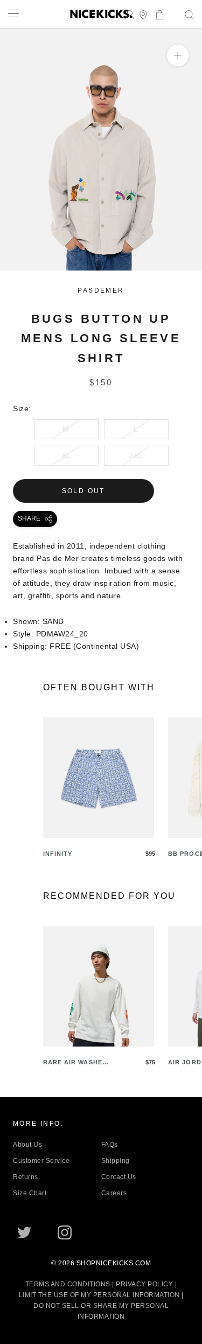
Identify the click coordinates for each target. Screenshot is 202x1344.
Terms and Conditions (67, 1284)
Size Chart (29, 1193)
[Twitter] (24, 1232)
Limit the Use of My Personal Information (99, 1295)
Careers (114, 1193)
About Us (27, 1144)
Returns (25, 1177)
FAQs (109, 1144)
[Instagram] (65, 1232)
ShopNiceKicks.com (113, 1263)
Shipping (115, 1161)
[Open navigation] (13, 13)
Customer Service (41, 1161)
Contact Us (118, 1177)
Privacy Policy (144, 1284)
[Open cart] (156, 13)
